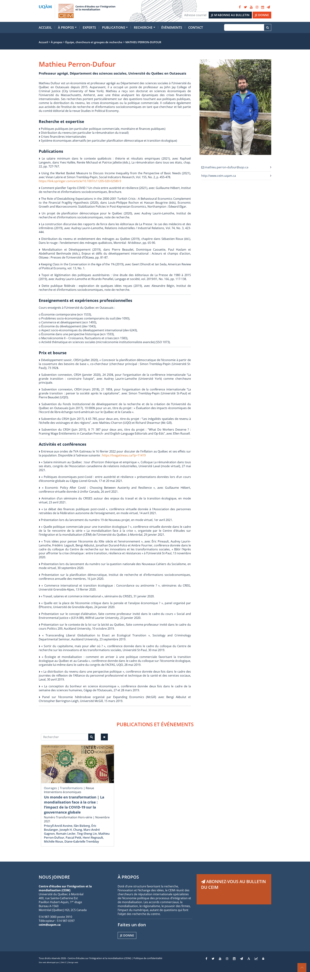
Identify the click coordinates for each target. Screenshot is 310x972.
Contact (195, 27)
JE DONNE (262, 15)
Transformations (71, 788)
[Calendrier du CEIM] (262, 7)
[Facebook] (239, 7)
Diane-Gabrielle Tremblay (81, 841)
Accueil (45, 27)
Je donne (127, 935)
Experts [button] (89, 27)
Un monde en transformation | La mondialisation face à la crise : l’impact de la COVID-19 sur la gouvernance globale (74, 805)
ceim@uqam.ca (50, 925)
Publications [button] (113, 27)
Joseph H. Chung (71, 830)
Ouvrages (50, 788)
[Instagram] (257, 7)
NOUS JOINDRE (54, 877)
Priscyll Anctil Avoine (58, 826)
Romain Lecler (66, 834)
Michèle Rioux (53, 841)
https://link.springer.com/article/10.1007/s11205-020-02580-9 (80, 181)
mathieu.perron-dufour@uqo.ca (226, 167)
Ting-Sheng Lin (87, 834)
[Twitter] (245, 7)
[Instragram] (227, 958)
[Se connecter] (263, 958)
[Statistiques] (256, 958)
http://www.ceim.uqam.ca (218, 176)
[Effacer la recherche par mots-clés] (104, 737)
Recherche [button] (143, 27)
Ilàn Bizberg (82, 826)
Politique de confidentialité (147, 958)
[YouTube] (251, 7)
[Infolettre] (268, 7)
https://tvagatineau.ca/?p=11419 (124, 455)
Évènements (171, 27)
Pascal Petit (73, 838)
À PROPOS (128, 877)
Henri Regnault (93, 838)
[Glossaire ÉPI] (248, 958)
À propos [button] (66, 27)
